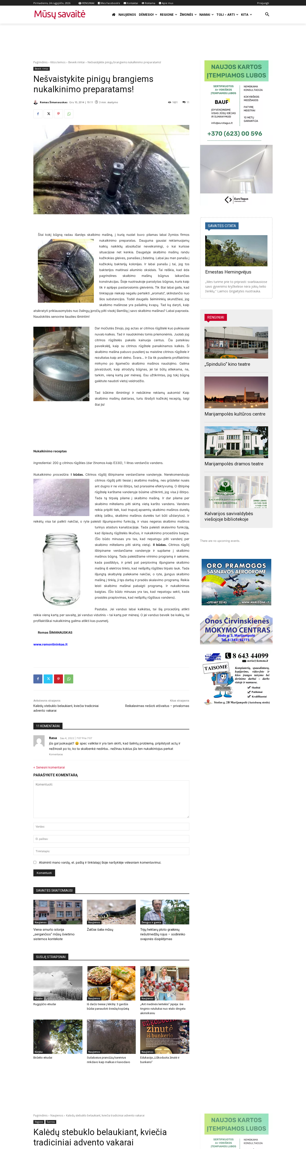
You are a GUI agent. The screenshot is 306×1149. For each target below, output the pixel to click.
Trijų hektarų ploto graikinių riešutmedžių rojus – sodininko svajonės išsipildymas (162, 934)
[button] (267, 14)
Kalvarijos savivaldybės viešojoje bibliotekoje (229, 516)
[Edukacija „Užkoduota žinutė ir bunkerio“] (164, 1037)
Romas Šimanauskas (53, 102)
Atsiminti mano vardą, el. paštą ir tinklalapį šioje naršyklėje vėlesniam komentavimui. (100, 862)
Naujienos (41, 922)
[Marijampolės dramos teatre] (236, 442)
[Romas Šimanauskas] (36, 102)
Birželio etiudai (42, 1057)
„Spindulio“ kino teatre (227, 364)
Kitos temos (57, 62)
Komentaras (56, 754)
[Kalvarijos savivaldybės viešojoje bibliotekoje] (236, 492)
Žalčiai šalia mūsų (100, 930)
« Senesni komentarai (49, 767)
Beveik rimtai (76, 62)
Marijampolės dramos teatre (234, 463)
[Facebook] (37, 113)
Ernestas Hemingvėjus (228, 272)
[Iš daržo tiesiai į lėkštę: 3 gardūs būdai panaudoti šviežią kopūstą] (111, 983)
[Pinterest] (58, 113)
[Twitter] (48, 113)
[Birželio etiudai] (57, 1037)
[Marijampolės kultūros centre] (236, 392)
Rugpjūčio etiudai (44, 1004)
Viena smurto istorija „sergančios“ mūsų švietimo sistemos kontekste (54, 934)
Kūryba (39, 998)
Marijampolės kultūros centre (235, 414)
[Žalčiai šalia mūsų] (111, 912)
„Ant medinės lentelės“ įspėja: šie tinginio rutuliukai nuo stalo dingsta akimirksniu (162, 1008)
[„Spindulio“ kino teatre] (236, 343)
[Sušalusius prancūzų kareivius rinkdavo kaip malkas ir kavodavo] (111, 1037)
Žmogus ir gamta (151, 922)
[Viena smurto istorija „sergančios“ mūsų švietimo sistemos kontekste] (57, 912)
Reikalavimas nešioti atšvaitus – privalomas (157, 706)
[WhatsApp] (68, 113)
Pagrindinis (40, 62)
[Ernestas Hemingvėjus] (236, 250)
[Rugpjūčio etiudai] (57, 983)
